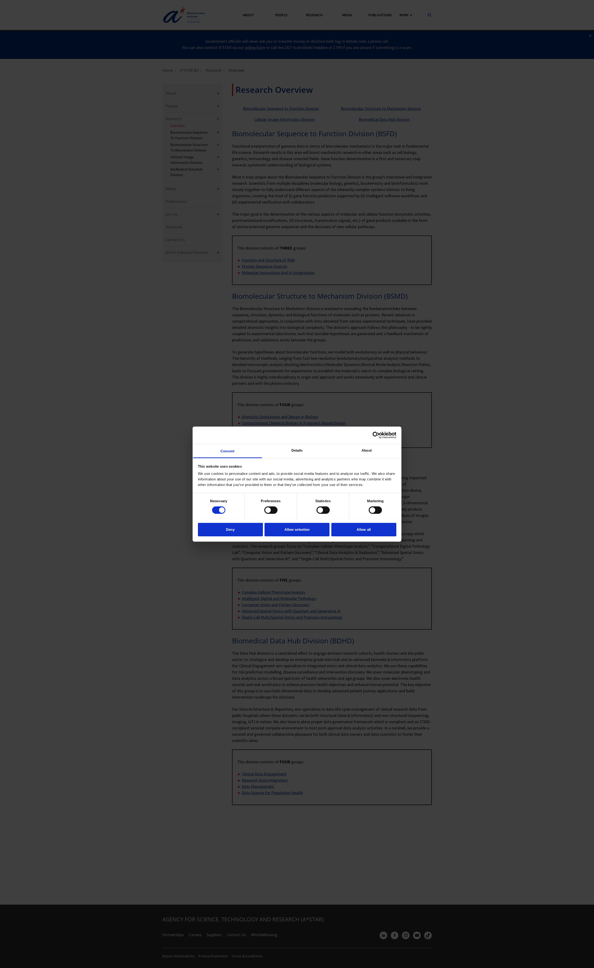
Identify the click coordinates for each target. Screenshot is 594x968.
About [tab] (367, 450)
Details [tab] (297, 450)
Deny (230, 529)
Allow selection (297, 529)
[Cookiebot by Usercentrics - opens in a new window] (376, 435)
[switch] (271, 510)
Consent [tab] (227, 451)
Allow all (364, 529)
